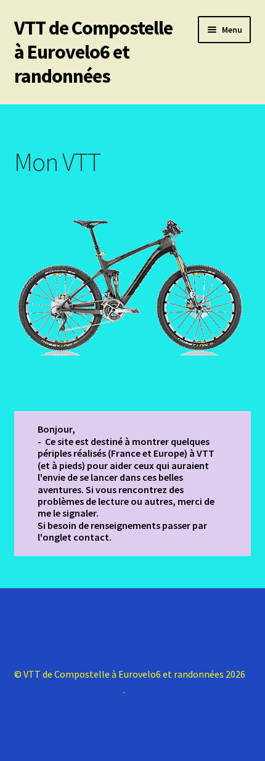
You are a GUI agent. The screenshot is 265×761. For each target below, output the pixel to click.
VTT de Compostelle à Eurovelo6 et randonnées (93, 51)
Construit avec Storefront (68, 689)
